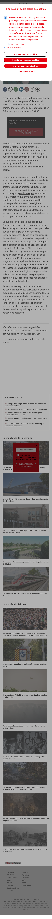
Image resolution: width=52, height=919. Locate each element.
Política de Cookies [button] (17, 44)
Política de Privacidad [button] (13, 48)
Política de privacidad (28, 460)
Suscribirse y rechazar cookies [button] (25, 60)
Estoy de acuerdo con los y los (26, 457)
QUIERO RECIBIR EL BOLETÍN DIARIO (26, 465)
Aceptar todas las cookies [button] (25, 54)
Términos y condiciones (27, 457)
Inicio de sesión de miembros (25, 66)
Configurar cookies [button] (26, 71)
